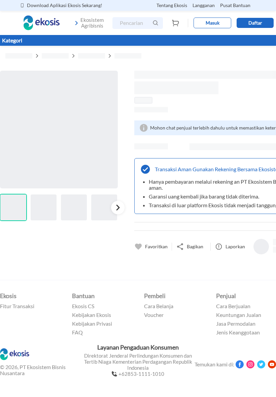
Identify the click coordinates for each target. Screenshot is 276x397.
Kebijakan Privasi (92, 324)
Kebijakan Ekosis (91, 315)
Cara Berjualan (233, 306)
